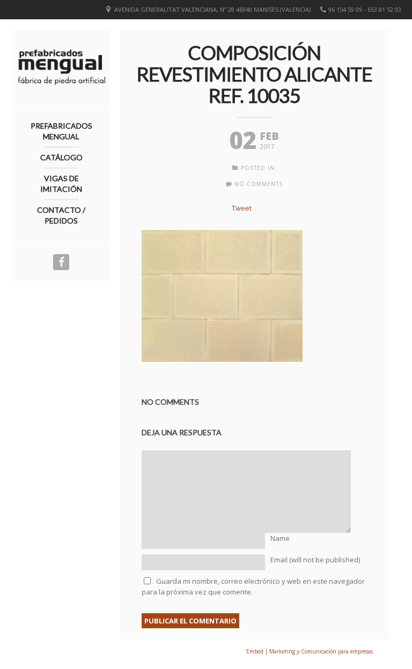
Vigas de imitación (61, 184)
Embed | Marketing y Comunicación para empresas (309, 651)
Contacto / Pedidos (61, 215)
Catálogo (61, 157)
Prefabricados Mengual (61, 131)
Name (280, 538)
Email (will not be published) (315, 559)
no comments (258, 184)
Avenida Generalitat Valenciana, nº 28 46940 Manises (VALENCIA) (212, 9)
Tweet (242, 208)
